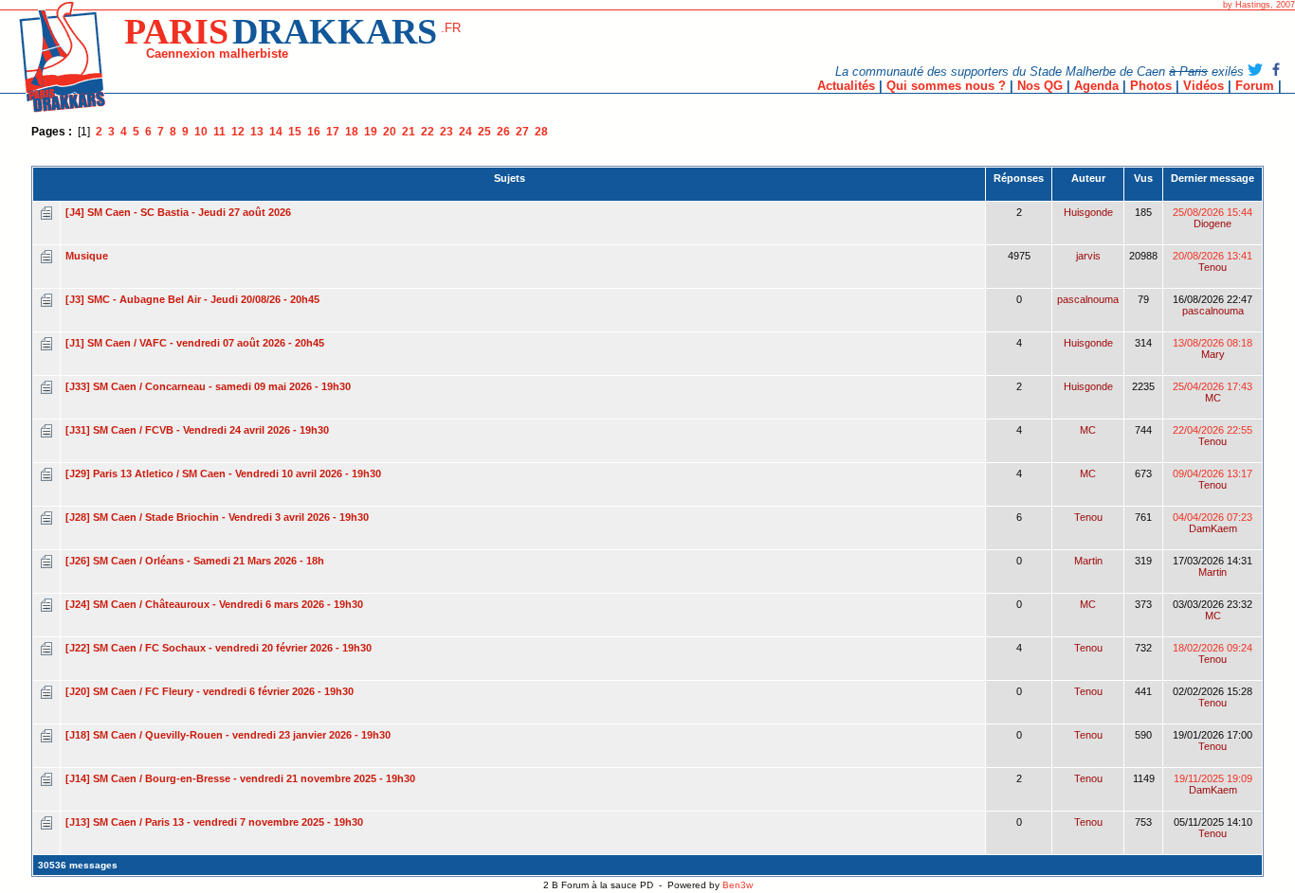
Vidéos (1203, 86)
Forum (1254, 86)
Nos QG (1040, 86)
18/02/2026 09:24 (1212, 653)
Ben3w (737, 885)
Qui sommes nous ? (946, 86)
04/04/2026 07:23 (1212, 522)
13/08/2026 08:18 (1212, 348)
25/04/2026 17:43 (1212, 392)
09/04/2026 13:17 (1212, 479)
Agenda (1096, 86)
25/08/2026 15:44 (1212, 217)
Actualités (846, 86)
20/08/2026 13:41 (1212, 261)
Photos (1151, 86)
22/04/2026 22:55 (1212, 435)
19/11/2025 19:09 (1213, 784)
